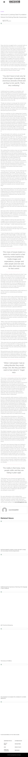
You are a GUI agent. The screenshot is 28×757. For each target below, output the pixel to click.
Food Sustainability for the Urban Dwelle (10, 734)
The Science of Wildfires (6, 660)
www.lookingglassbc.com (21, 502)
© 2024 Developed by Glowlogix (14, 754)
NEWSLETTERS (18, 743)
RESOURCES (17, 750)
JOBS (5, 747)
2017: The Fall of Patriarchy (7, 625)
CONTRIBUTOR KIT (18, 740)
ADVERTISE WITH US (8, 740)
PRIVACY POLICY (18, 747)
